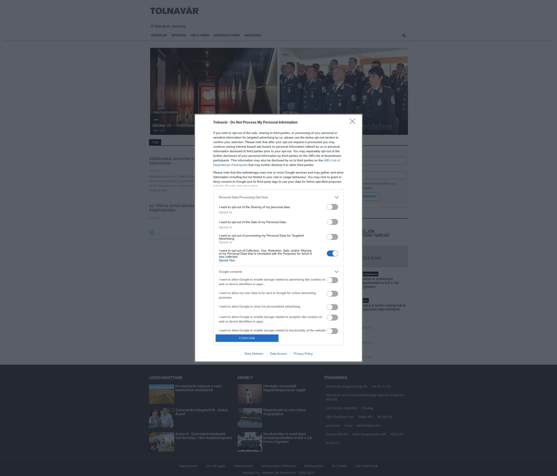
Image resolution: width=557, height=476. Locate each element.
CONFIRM (247, 338)
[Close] (354, 123)
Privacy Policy (303, 353)
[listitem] (278, 197)
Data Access (278, 353)
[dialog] (278, 238)
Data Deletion (254, 353)
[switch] (332, 207)
